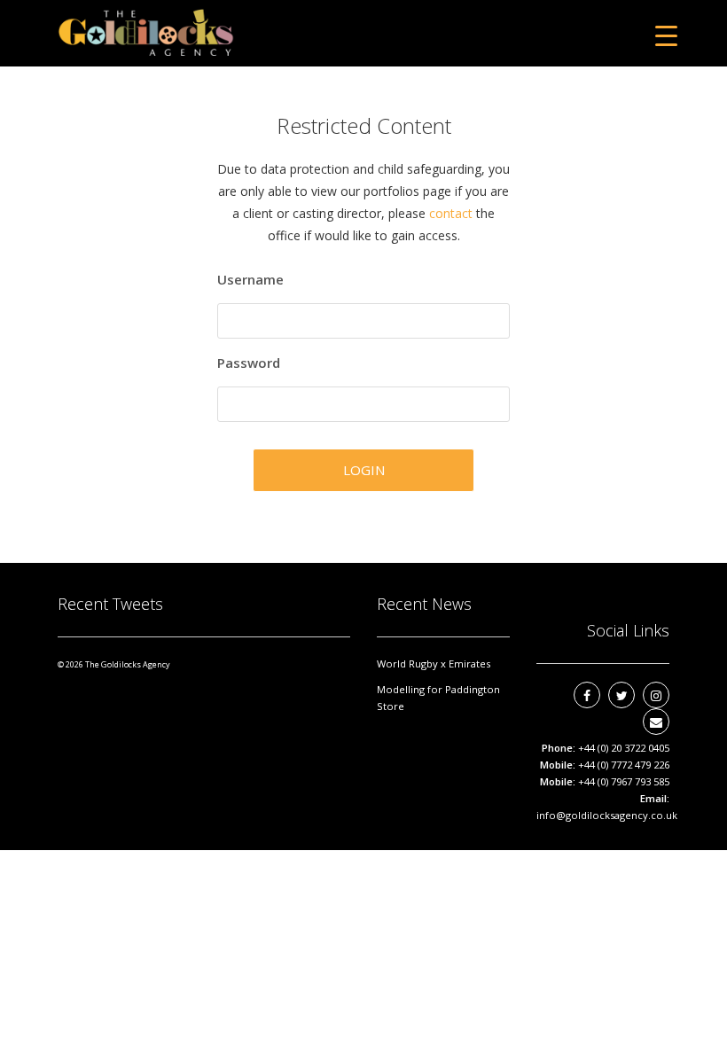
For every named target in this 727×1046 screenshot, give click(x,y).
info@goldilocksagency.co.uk (606, 815)
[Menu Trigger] (666, 35)
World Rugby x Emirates (433, 663)
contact (451, 213)
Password (248, 362)
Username (250, 279)
